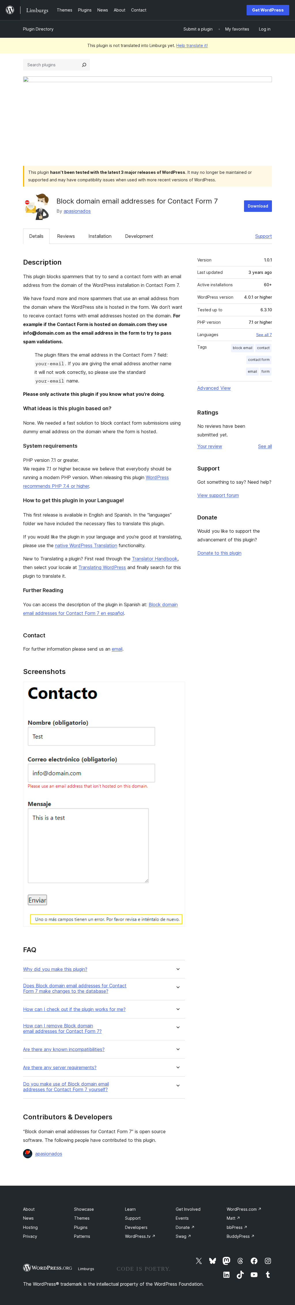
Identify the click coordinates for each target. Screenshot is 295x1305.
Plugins (81, 1227)
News (28, 1218)
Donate (185, 1227)
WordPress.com (244, 1209)
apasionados (77, 211)
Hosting (30, 1227)
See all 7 (264, 334)
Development (139, 236)
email (117, 649)
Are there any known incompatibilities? (64, 1049)
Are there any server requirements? (60, 1067)
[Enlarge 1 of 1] (177, 689)
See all (265, 446)
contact (263, 348)
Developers (136, 1227)
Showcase (84, 1209)
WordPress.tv (140, 1236)
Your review (209, 446)
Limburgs (86, 1268)
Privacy (30, 1236)
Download (258, 206)
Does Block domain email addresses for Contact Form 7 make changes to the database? (74, 988)
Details (36, 236)
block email (242, 348)
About (29, 1209)
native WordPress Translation (86, 545)
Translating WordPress (102, 567)
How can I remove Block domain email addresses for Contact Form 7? (62, 1028)
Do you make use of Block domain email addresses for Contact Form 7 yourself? (66, 1086)
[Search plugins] (84, 65)
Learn (130, 1209)
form (266, 371)
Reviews (66, 236)
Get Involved (188, 1209)
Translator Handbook (154, 559)
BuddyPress (241, 1236)
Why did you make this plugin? (55, 969)
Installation (99, 236)
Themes (82, 1218)
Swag (183, 1236)
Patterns (82, 1236)
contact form (259, 359)
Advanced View (214, 388)
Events (182, 1218)
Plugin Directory (38, 29)
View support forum (218, 495)
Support (263, 236)
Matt (233, 1218)
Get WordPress (268, 9)
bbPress (237, 1227)
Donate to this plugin (219, 553)
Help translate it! (192, 45)
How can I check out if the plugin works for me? (74, 1009)
